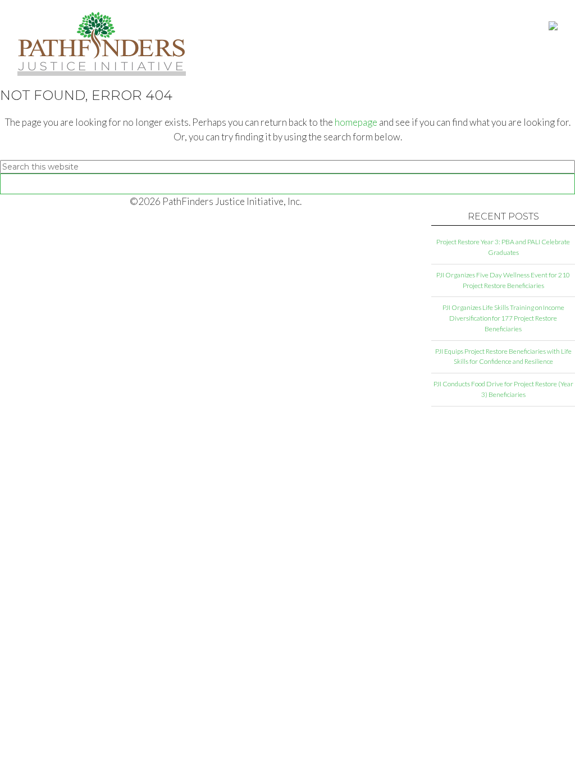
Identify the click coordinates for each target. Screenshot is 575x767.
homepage (356, 122)
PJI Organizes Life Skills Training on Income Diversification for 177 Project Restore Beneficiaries (503, 318)
